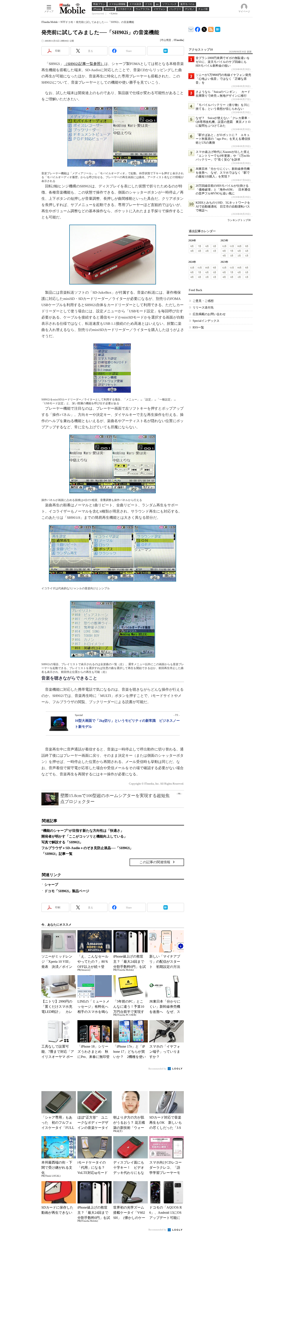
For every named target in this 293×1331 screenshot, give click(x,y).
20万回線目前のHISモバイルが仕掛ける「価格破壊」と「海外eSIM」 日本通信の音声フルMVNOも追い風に (223, 189)
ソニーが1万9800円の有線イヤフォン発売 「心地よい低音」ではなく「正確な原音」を (225, 78)
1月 (214, 251)
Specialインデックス (206, 320)
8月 (192, 246)
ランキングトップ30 (239, 220)
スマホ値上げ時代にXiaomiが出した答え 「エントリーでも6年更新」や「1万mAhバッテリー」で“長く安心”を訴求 (224, 155)
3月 (199, 251)
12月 (224, 246)
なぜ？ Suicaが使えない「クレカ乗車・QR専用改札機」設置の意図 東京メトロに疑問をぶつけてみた (223, 121)
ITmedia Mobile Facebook (197, 28)
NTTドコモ (66, 22)
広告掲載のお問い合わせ (209, 314)
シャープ (51, 884)
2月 (207, 251)
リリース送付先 (203, 307)
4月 (192, 251)
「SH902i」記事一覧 (56, 854)
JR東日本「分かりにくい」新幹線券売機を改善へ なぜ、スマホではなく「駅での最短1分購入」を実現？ (223, 172)
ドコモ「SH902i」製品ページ (66, 891)
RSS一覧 (198, 327)
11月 (232, 246)
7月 (199, 246)
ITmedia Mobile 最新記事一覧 (211, 28)
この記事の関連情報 (154, 862)
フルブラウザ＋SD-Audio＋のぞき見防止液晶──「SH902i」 (87, 848)
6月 (207, 246)
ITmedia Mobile (49, 22)
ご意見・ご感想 (203, 300)
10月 (239, 246)
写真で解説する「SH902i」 (62, 842)
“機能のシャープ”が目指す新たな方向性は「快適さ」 (82, 830)
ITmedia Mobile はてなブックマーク (217, 28)
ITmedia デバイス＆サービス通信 (191, 28)
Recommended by (157, 1068)
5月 (214, 246)
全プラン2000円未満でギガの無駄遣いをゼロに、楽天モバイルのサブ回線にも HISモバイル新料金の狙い (223, 61)
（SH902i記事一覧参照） (84, 64)
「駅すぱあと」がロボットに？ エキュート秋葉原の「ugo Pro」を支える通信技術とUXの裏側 (223, 138)
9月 (246, 246)
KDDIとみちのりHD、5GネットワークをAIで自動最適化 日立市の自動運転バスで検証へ (223, 206)
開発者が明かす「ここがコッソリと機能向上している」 (84, 836)
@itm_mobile (204, 28)
